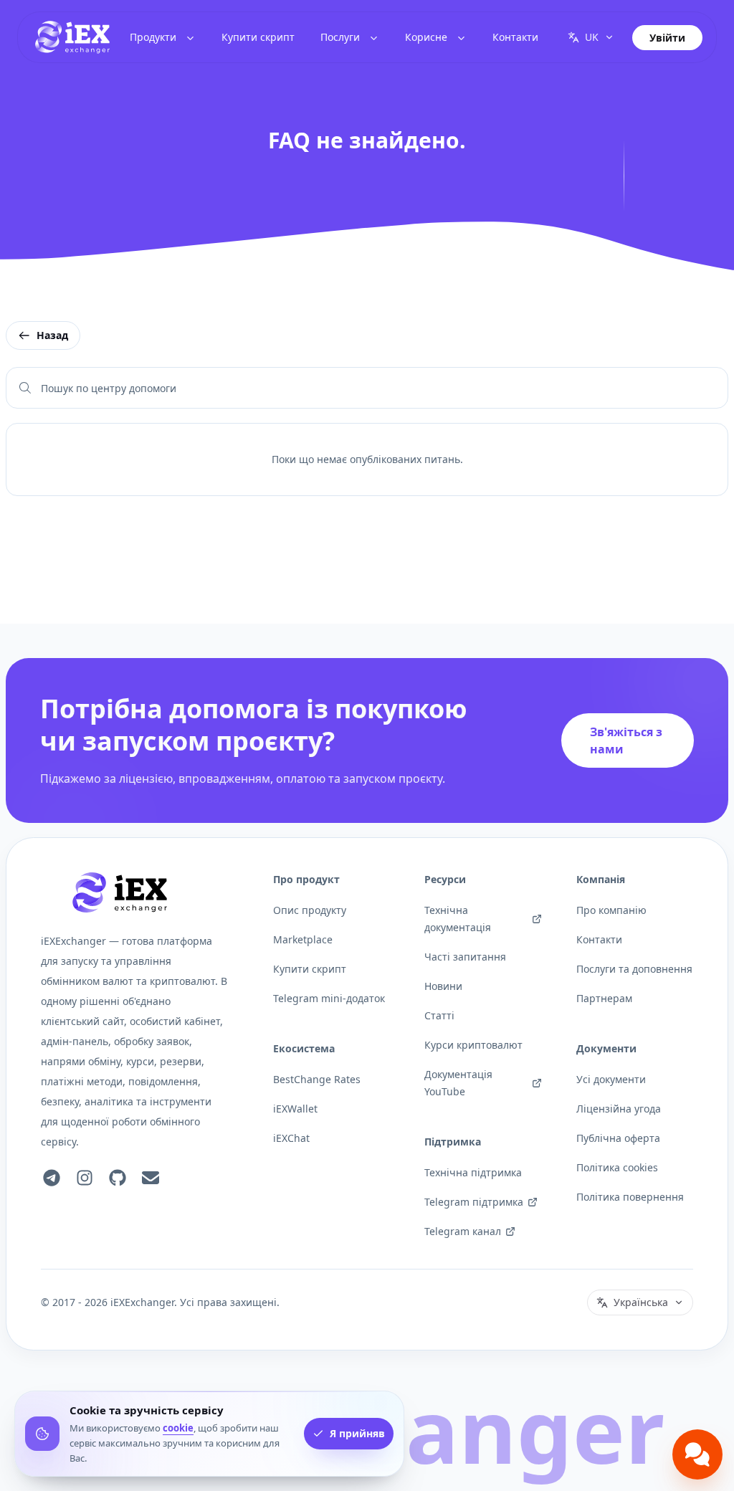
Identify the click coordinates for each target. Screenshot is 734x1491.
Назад (52, 335)
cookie (178, 1427)
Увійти (667, 37)
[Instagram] (84, 1177)
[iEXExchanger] (120, 892)
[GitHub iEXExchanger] (117, 1177)
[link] (72, 37)
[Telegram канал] (51, 1177)
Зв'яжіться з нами (626, 740)
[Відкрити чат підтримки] (697, 1454)
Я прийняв (357, 1433)
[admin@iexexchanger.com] (150, 1177)
